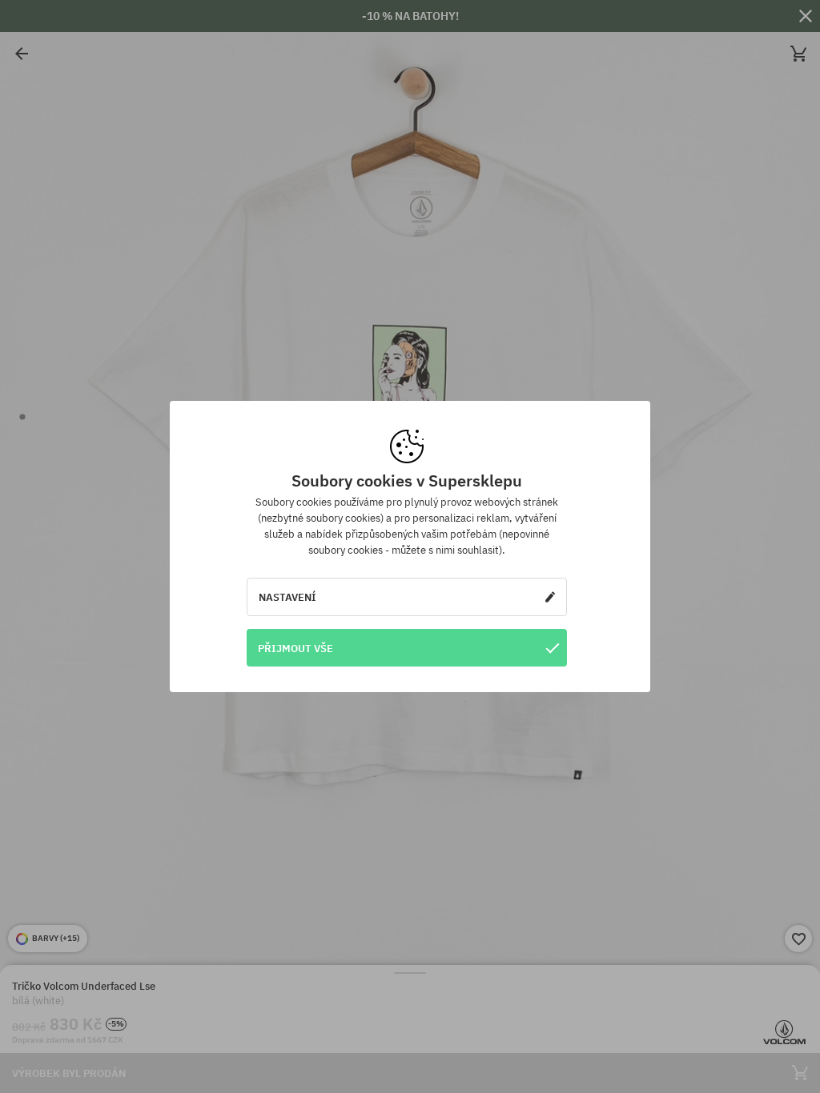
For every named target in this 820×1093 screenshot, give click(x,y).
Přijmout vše (295, 648)
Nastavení (287, 597)
